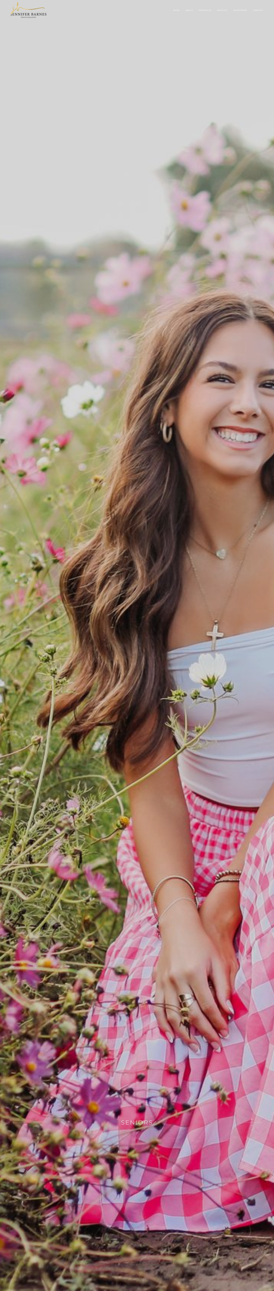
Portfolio (205, 10)
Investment (240, 10)
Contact (258, 10)
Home (176, 10)
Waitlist (222, 10)
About (189, 10)
